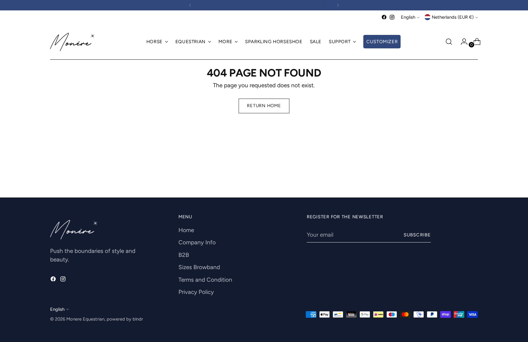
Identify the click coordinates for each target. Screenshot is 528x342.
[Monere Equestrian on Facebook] (384, 17)
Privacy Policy (196, 291)
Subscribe (417, 235)
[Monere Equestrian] (73, 41)
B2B (183, 254)
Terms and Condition (205, 279)
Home (186, 230)
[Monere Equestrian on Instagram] (392, 17)
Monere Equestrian (85, 319)
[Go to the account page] (462, 42)
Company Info (197, 242)
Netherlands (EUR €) (453, 17)
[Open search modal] (449, 42)
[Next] (338, 5)
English (408, 17)
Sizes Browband (199, 267)
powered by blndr (125, 319)
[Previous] (190, 5)
